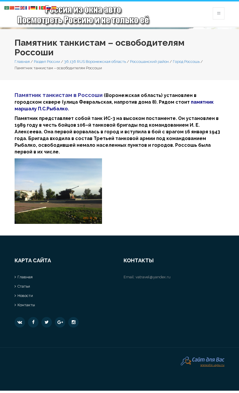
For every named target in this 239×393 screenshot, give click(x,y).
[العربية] (7, 7)
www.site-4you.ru (212, 364)
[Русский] (49, 7)
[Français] (28, 7)
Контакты (26, 305)
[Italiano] (38, 7)
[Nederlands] (17, 7)
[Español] (54, 7)
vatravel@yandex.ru (153, 277)
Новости (25, 295)
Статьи (23, 286)
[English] (22, 7)
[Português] (43, 7)
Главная (22, 61)
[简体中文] (12, 7)
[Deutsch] (33, 7)
